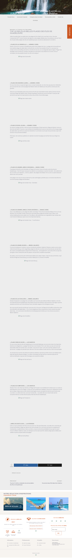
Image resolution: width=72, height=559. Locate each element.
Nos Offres (34, 506)
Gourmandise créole (50, 17)
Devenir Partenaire (27, 545)
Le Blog (39, 545)
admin (30, 29)
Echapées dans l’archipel (36, 17)
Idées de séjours (11, 506)
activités (57, 506)
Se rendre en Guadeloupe (13, 543)
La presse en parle (42, 543)
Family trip (60, 17)
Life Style (35, 20)
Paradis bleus (11, 17)
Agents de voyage (26, 543)
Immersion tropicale (22, 17)
